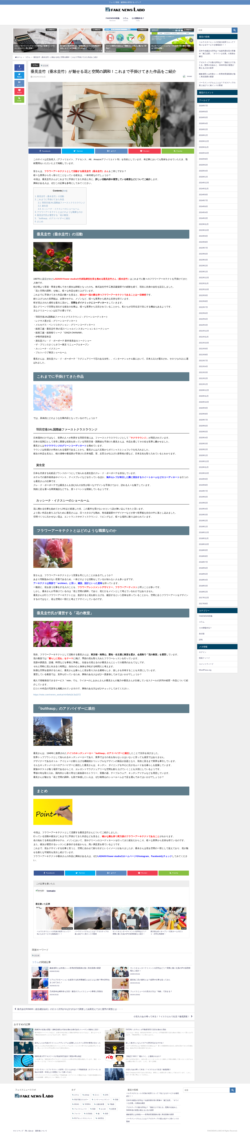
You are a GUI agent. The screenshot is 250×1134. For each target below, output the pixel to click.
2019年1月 (203, 526)
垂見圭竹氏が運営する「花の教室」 (52, 215)
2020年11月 (204, 396)
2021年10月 (204, 343)
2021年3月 (203, 372)
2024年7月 (203, 200)
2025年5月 (203, 165)
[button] (16, 40)
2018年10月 (204, 544)
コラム (35, 65)
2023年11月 (204, 224)
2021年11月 (204, 337)
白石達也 (89, 1113)
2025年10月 (204, 153)
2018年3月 (203, 586)
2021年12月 (204, 331)
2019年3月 (203, 515)
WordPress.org (205, 670)
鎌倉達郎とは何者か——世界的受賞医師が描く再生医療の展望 (150, 1114)
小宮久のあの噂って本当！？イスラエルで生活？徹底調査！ (161, 1016)
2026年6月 (203, 111)
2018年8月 (203, 556)
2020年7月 (203, 420)
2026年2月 (203, 129)
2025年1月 (203, 177)
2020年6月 (203, 426)
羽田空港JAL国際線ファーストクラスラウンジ (61, 203)
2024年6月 (203, 206)
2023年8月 (203, 242)
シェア (19, 69)
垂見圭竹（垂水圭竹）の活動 (49, 196)
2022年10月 (204, 289)
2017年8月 (203, 603)
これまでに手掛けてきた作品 (49, 199)
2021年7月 (203, 360)
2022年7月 (203, 307)
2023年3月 (203, 260)
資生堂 (43, 206)
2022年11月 (204, 283)
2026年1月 (203, 135)
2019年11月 (204, 467)
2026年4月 (203, 123)
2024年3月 (203, 218)
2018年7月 (203, 562)
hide (65, 191)
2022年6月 (203, 313)
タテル (76, 1095)
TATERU (88, 1104)
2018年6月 (203, 568)
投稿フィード (204, 658)
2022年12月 (204, 277)
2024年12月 (204, 183)
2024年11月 (204, 188)
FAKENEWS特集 (206, 616)
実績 (116, 1099)
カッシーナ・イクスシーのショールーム (58, 209)
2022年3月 (203, 325)
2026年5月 (203, 117)
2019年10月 (204, 473)
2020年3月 (203, 443)
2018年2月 (203, 592)
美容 (106, 1113)
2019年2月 (203, 520)
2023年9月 (203, 236)
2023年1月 (203, 271)
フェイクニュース (80, 1109)
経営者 (113, 1109)
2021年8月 (203, 354)
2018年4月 (203, 580)
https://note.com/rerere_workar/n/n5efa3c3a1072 (57, 694)
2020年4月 (203, 437)
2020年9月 (203, 408)
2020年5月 (203, 432)
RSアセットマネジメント (83, 1118)
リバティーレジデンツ (102, 1099)
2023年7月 (203, 248)
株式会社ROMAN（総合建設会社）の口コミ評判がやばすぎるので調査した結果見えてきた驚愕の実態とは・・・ (70, 1009)
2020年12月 (204, 390)
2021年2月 (203, 378)
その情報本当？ (205, 628)
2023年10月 (204, 230)
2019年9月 (203, 479)
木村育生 (101, 1118)
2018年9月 (203, 550)
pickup (87, 1095)
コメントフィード (206, 664)
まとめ (45, 65)
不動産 (112, 1104)
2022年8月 (203, 301)
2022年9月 (203, 295)
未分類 (201, 634)
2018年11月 (204, 538)
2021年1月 (203, 384)
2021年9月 (203, 349)
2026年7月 (203, 106)
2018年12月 (204, 532)
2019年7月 (203, 491)
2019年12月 (204, 461)
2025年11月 (204, 147)
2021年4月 (203, 366)
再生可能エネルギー (81, 1099)
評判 (201, 640)
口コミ (97, 1095)
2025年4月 (203, 171)
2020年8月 (203, 414)
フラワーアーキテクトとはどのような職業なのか (59, 212)
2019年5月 (203, 503)
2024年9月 (203, 194)
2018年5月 (203, 574)
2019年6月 (203, 497)
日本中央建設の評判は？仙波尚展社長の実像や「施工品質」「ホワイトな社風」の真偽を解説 (217, 53)
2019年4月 (203, 509)
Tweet (19, 77)
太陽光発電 (100, 1104)
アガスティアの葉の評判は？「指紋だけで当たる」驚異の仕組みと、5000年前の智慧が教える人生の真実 (217, 65)
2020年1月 (203, 455)
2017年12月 (204, 597)
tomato (189, 76)
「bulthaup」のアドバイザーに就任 (52, 218)
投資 (93, 1109)
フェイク (77, 1113)
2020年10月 (204, 402)
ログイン (202, 652)
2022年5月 (203, 319)
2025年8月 (203, 159)
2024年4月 (203, 212)
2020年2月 (203, 449)
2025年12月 (204, 141)
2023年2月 (203, 266)
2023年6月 (203, 254)
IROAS (76, 1104)
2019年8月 (203, 485)
